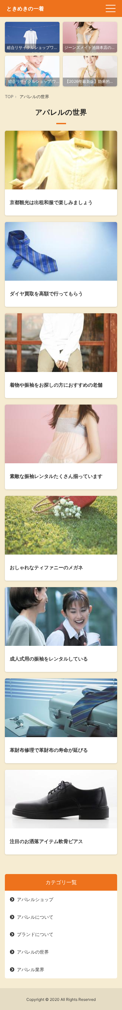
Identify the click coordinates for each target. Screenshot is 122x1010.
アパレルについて (35, 917)
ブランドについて (35, 934)
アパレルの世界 (33, 952)
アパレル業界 (30, 969)
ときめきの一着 (25, 8)
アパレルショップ (35, 899)
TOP (9, 96)
